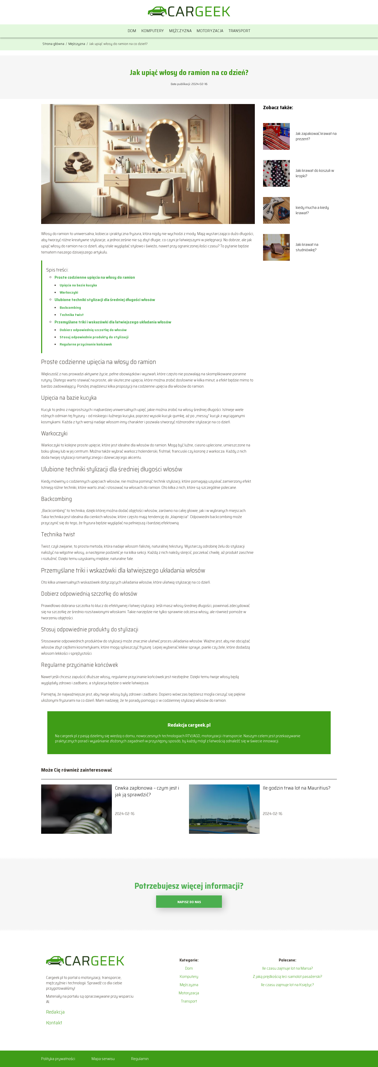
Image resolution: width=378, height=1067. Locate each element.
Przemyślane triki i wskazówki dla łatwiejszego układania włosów (113, 322)
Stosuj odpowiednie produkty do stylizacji (94, 337)
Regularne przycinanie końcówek (86, 344)
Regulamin (140, 1058)
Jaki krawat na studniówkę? (307, 247)
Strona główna (53, 43)
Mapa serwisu (103, 1058)
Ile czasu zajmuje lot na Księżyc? (287, 984)
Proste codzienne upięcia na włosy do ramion (95, 277)
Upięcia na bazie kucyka (78, 285)
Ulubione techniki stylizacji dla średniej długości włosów (105, 299)
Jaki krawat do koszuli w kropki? (315, 173)
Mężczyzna (180, 30)
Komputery (152, 30)
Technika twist (72, 314)
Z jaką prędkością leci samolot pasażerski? (287, 976)
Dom (132, 30)
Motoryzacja (210, 30)
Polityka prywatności (58, 1058)
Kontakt (54, 1022)
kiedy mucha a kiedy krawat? (312, 210)
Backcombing (70, 307)
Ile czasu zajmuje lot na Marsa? (287, 968)
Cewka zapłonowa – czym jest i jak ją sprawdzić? (147, 791)
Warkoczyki (69, 292)
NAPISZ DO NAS (189, 902)
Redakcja (55, 1011)
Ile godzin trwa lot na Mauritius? (296, 787)
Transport (239, 30)
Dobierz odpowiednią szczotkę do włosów (93, 330)
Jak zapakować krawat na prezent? (316, 136)
